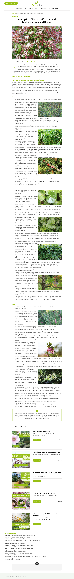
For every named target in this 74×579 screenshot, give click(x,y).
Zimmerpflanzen (53, 8)
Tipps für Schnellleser (31, 61)
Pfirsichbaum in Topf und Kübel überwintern (47, 452)
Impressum (23, 576)
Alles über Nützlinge (11, 3)
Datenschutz (17, 576)
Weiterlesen (37, 439)
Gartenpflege (43, 8)
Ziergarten (15, 16)
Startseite (14, 13)
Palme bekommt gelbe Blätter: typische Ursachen (45, 514)
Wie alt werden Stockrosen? (41, 431)
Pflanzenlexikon (33, 8)
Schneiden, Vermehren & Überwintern (18, 465)
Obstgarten (16, 507)
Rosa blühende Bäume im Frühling (44, 493)
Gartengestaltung (21, 8)
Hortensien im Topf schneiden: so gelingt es (47, 473)
